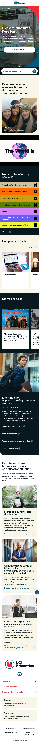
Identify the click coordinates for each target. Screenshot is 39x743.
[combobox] (19, 71)
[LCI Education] (20, 3)
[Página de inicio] (19, 668)
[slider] (4, 159)
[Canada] (19, 115)
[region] (19, 150)
